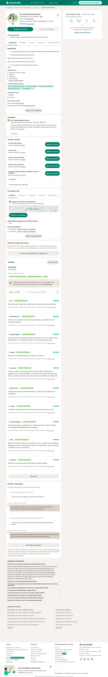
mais (8, 67)
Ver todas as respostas (33, 545)
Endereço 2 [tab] (22, 195)
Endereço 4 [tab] (42, 195)
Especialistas (35, 647)
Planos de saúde (53, 43)
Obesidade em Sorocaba (63, 612)
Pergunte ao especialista (38, 654)
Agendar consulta (52, 144)
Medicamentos (35, 656)
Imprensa (9, 662)
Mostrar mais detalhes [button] (16, 81)
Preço (57, 647)
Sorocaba (34, 203)
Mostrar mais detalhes (34, 111)
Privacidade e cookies (13, 647)
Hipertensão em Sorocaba (64, 625)
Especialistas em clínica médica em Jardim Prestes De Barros (26, 619)
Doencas (33, 660)
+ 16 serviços (12, 179)
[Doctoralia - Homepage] (16, 2)
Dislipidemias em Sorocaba (64, 616)
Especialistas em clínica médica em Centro (20, 616)
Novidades (22, 43)
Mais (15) (59, 628)
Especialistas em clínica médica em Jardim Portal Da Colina (26, 622)
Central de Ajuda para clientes (64, 662)
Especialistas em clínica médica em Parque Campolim (24, 612)
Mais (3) (10, 628)
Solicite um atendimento (82, 32)
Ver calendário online (28, 106)
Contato (8, 656)
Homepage (9, 7)
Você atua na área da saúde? (89, 3)
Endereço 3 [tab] (32, 195)
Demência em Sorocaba (63, 619)
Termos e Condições (12, 660)
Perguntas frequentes (38, 662)
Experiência (13, 43)
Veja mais (37, 476)
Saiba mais (29, 673)
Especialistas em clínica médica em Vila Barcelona (23, 625)
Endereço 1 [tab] (12, 195)
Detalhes (22, 145)
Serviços (31, 43)
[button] (33, 564)
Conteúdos (58, 656)
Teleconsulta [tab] (52, 195)
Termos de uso (59, 658)
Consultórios (41, 43)
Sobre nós (9, 654)
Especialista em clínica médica (29, 16)
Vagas (15, 658)
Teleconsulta (87, 14)
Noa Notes (60, 654)
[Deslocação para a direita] (59, 42)
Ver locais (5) (20, 103)
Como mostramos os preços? (18, 185)
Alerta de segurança (61, 660)
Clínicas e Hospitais (37, 650)
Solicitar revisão (52, 307)
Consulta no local (73, 14)
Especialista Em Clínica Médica (22, 7)
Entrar (75, 3)
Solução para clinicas (61, 652)
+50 (33, 89)
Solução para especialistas (63, 650)
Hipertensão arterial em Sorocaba (66, 622)
